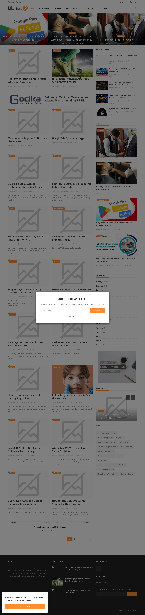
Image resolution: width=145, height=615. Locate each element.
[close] (107, 294)
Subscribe (97, 310)
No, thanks (72, 316)
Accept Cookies (25, 606)
